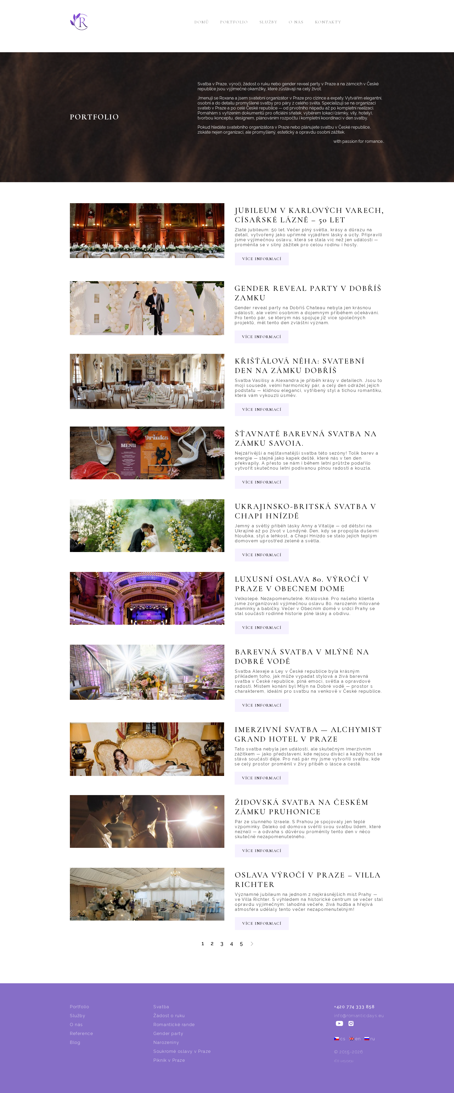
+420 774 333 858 (354, 1006)
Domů (201, 22)
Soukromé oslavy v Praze (182, 1051)
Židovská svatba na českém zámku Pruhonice (302, 807)
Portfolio (234, 22)
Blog (75, 1042)
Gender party (168, 1033)
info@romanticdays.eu (359, 1015)
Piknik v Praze (169, 1060)
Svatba (161, 1006)
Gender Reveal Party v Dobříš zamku (308, 293)
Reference (81, 1033)
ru (372, 1038)
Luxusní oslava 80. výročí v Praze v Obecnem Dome (302, 584)
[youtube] (339, 1024)
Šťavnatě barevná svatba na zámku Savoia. (306, 438)
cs (342, 1038)
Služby (268, 22)
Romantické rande (174, 1024)
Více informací (261, 258)
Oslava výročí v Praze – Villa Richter (308, 879)
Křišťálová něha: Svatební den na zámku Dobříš (300, 365)
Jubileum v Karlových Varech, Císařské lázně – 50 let (309, 215)
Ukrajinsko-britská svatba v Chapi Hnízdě (305, 511)
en (358, 1038)
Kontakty (328, 22)
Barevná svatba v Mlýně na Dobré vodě (302, 656)
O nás (296, 22)
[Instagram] (351, 1024)
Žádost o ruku (169, 1015)
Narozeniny (166, 1042)
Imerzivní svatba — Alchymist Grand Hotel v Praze (308, 734)
